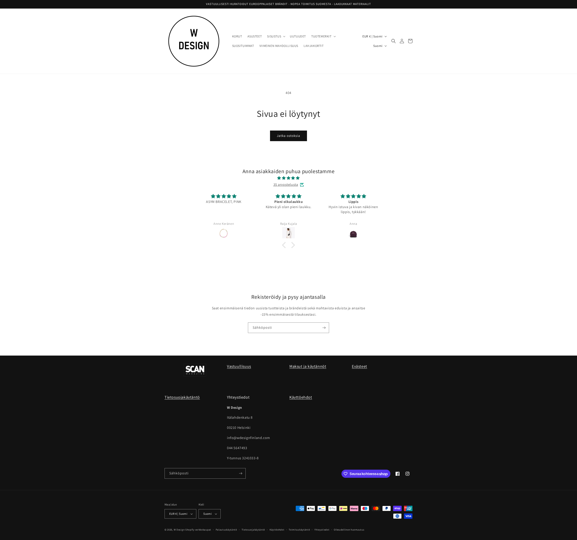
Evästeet (359, 366)
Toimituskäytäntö (299, 529)
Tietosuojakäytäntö (182, 397)
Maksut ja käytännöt (307, 366)
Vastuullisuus (239, 366)
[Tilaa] (324, 327)
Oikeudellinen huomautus (349, 529)
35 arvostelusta (285, 184)
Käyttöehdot (300, 397)
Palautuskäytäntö (226, 529)
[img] (288, 178)
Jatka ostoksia (288, 135)
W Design (179, 529)
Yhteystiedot (321, 529)
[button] (275, 36)
